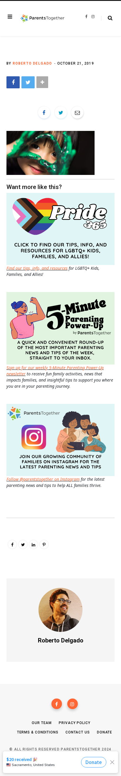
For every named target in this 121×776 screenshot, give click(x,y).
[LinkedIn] (33, 544)
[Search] (106, 18)
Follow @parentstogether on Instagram (43, 479)
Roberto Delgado (32, 63)
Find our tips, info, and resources (37, 268)
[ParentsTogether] (42, 18)
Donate (104, 732)
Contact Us (77, 732)
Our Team (42, 723)
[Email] (77, 112)
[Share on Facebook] (13, 82)
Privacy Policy (74, 723)
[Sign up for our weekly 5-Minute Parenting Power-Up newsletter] (61, 228)
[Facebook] (56, 704)
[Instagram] (72, 704)
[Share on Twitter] (28, 82)
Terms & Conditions (37, 732)
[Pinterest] (44, 544)
